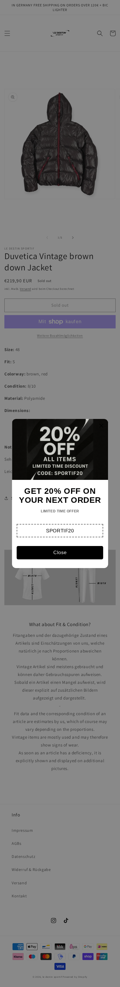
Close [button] (60, 552)
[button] (60, 530)
